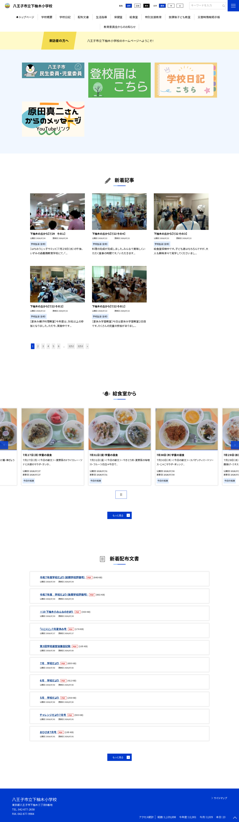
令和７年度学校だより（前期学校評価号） (63, 577)
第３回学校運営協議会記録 (55, 646)
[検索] (223, 5)
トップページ (26, 17)
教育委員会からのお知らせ (119, 27)
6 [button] (58, 346)
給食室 (134, 17)
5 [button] (53, 346)
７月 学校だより (50, 663)
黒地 (146, 5)
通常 (129, 5)
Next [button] (235, 445)
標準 (162, 5)
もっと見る (118, 515)
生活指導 (101, 17)
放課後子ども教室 (180, 17)
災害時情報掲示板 (209, 17)
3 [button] (43, 346)
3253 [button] (80, 346)
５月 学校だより (50, 698)
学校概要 (46, 17)
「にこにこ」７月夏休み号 (53, 629)
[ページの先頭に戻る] (235, 818)
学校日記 (65, 17)
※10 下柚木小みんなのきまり (57, 612)
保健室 (118, 17)
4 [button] (48, 346)
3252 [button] (71, 346)
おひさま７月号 (48, 732)
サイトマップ (220, 798)
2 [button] (38, 346)
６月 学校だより (50, 680)
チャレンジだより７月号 (53, 715)
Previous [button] (4, 445)
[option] (53, 447)
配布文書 (83, 17)
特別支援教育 (153, 17)
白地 (137, 5)
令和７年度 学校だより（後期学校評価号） (64, 594)
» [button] (87, 346)
